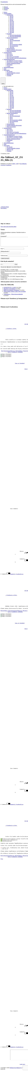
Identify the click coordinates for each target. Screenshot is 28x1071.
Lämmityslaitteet (7, 13)
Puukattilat (9, 33)
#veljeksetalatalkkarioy (8, 350)
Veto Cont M (10, 55)
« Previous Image (5, 206)
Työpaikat (9, 75)
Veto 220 (12, 25)
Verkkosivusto (4, 255)
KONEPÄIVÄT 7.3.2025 (10, 287)
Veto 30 (11, 16)
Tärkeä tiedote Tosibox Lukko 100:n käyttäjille (15, 291)
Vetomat (11, 39)
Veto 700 (12, 31)
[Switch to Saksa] (6, 9)
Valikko (3, 83)
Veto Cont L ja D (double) (13, 56)
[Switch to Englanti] (6, 8)
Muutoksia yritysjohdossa (10, 288)
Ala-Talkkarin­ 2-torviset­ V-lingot (14, 60)
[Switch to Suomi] (6, 7)
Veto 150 (12, 24)
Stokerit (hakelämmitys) (12, 37)
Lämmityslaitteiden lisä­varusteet (14, 50)
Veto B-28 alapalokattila (15, 35)
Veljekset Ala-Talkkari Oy (16, 1067)
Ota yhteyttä (9, 71)
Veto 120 (12, 23)
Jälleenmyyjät (10, 74)
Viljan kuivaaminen (11, 51)
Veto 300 (12, 27)
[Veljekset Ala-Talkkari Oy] (4, 1)
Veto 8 (11, 43)
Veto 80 (11, 20)
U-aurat (8, 66)
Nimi (2, 248)
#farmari (25, 610)
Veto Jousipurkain (14, 46)
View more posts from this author (8, 226)
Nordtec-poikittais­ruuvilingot (13, 63)
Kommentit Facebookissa (16, 574)
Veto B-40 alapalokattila (15, 36)
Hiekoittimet (9, 64)
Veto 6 (11, 41)
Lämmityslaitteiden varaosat (13, 72)
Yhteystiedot (7, 70)
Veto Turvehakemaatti (15, 40)
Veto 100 (12, 21)
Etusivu (5, 12)
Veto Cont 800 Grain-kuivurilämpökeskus (16, 58)
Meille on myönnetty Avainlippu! (11, 290)
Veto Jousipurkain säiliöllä (16, 44)
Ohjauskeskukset (11, 48)
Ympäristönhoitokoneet (9, 59)
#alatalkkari (19, 350)
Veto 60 (11, 17)
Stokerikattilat (10, 15)
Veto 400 (12, 28)
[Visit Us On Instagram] (16, 304)
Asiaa (5, 68)
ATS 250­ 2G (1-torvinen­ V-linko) (14, 62)
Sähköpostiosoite (5, 251)
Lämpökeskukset (8, 52)
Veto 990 (12, 32)
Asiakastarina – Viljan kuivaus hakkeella (13, 294)
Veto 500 (12, 29)
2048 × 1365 (15, 163)
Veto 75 (11, 19)
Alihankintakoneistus (9, 67)
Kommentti (4, 236)
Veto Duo (12, 47)
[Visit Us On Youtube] (12, 304)
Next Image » (4, 208)
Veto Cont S (9, 54)
